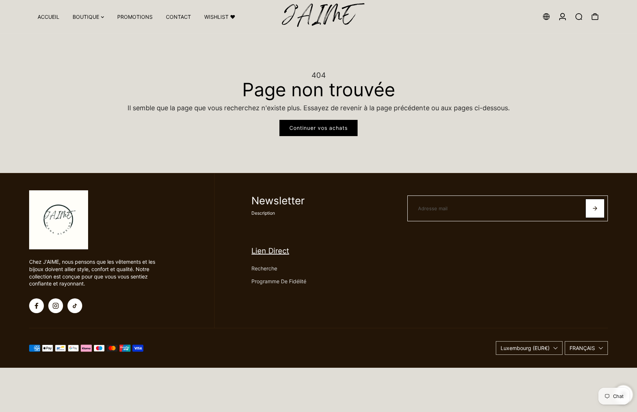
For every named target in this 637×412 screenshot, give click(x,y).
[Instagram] (55, 305)
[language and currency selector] (546, 16)
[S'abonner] (595, 208)
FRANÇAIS (582, 348)
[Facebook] (36, 305)
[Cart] (595, 16)
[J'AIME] (318, 16)
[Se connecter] (562, 16)
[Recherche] (578, 16)
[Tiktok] (74, 305)
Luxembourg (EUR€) (525, 348)
